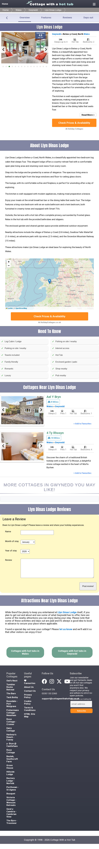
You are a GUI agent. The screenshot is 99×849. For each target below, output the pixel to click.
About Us (29, 687)
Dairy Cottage (10, 729)
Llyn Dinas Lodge (53, 10)
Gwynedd (33, 10)
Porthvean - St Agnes (12, 788)
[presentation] (3, 49)
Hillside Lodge (10, 773)
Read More (87, 115)
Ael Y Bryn (54, 397)
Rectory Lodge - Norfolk (10, 781)
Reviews (67, 17)
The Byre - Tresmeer (11, 821)
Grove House (9, 766)
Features (46, 17)
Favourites (29, 683)
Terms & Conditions (30, 708)
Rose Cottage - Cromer (11, 722)
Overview (25, 17)
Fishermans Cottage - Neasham (12, 713)
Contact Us (30, 691)
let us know (65, 629)
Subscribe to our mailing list (80, 699)
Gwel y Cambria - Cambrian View (11, 813)
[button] (3, 66)
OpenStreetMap (21, 308)
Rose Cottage (10, 751)
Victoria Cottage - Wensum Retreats (11, 801)
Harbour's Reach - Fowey (11, 737)
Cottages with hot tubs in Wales (25, 652)
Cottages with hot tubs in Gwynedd (72, 652)
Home (5, 4)
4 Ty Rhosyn (55, 433)
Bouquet (10, 793)
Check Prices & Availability (74, 122)
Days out (88, 17)
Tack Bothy (12, 697)
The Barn (11, 693)
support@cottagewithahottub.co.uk (60, 698)
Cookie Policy (27, 702)
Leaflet (10, 308)
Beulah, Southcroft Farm (12, 759)
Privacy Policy (28, 696)
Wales (19, 10)
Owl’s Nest (11, 680)
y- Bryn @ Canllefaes (12, 744)
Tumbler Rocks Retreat (10, 687)
